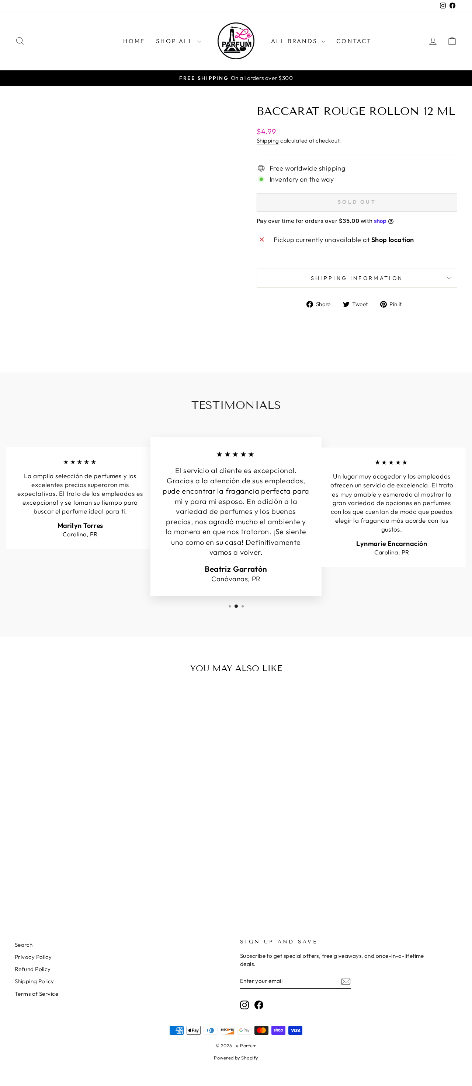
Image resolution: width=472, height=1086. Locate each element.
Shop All (175, 41)
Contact (354, 41)
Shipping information (357, 278)
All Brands (295, 41)
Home (134, 41)
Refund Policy (33, 969)
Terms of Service (36, 993)
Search (24, 944)
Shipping (268, 140)
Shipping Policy (34, 981)
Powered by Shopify (236, 1058)
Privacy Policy (33, 956)
